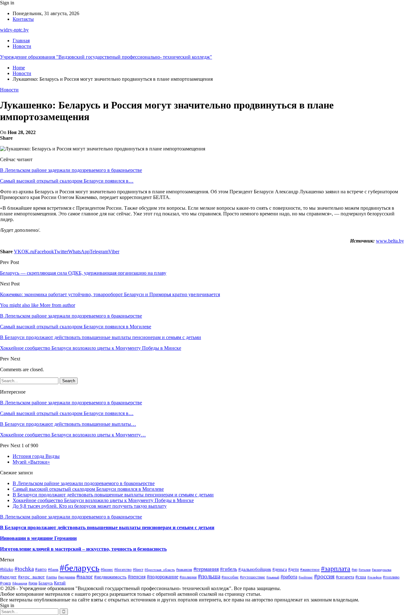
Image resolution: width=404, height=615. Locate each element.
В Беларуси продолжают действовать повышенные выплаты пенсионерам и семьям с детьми (113, 494)
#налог (84, 576)
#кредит (8, 576)
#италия (365, 569)
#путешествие (252, 577)
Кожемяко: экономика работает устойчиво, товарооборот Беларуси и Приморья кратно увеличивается (110, 294)
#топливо (391, 577)
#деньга (279, 569)
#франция (19, 583)
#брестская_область (160, 569)
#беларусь (79, 568)
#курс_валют (31, 576)
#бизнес (107, 569)
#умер (5, 583)
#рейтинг (306, 577)
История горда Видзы (36, 456)
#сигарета (345, 576)
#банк (53, 569)
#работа (289, 576)
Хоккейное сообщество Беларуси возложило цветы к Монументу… (73, 434)
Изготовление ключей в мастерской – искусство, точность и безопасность (83, 549)
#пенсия (137, 576)
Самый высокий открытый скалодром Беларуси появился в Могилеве (88, 489)
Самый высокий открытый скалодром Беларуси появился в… (67, 181)
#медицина (66, 577)
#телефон (374, 577)
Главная (21, 40)
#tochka (24, 568)
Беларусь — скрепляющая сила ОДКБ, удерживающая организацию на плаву (83, 273)
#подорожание (162, 576)
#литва (51, 577)
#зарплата (335, 568)
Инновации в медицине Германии (38, 538)
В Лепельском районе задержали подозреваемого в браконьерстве (71, 170)
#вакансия (184, 570)
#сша (360, 576)
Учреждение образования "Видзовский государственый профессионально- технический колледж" (106, 57)
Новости (22, 46)
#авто (41, 569)
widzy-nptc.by (14, 29)
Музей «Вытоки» (31, 462)
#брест (138, 569)
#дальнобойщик (254, 569)
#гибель (228, 569)
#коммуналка (381, 569)
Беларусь (46, 583)
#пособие (230, 577)
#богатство (123, 569)
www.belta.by (390, 240)
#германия (206, 569)
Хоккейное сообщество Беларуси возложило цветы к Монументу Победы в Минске (103, 500)
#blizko (6, 569)
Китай (60, 582)
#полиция (188, 577)
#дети (293, 569)
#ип (354, 570)
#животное (310, 569)
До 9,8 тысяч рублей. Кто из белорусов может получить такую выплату (90, 506)
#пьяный (272, 577)
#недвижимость (110, 576)
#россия (324, 576)
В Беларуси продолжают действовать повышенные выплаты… (68, 424)
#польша (209, 576)
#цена (32, 583)
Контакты (23, 19)
